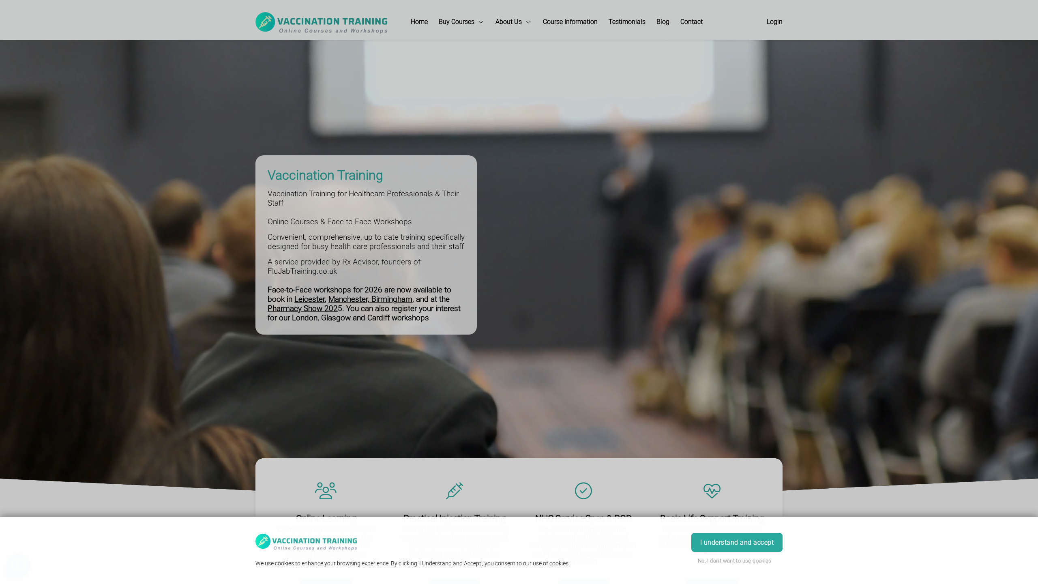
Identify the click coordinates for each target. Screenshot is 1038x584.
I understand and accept (737, 542)
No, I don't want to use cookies (735, 561)
